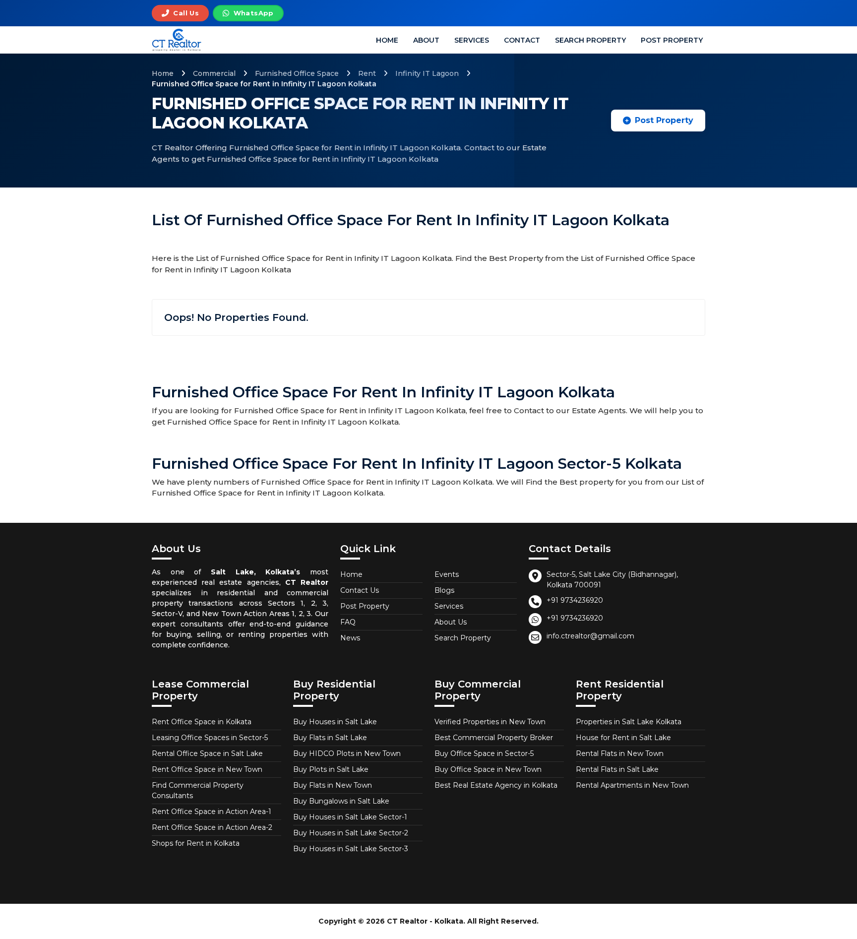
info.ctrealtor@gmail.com (590, 635)
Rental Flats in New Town (620, 753)
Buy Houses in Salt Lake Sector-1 (350, 817)
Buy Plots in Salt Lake (330, 769)
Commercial (214, 73)
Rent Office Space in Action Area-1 (211, 811)
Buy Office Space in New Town (488, 769)
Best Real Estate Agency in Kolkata (495, 785)
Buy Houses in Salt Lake (335, 721)
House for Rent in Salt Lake (623, 737)
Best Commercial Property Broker (493, 737)
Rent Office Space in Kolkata (201, 721)
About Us (450, 622)
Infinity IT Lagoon (427, 73)
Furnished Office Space (297, 73)
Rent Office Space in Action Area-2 (212, 827)
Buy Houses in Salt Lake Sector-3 (350, 848)
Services (471, 40)
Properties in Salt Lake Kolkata (628, 721)
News (350, 637)
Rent (367, 73)
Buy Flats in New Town (332, 785)
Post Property (672, 40)
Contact (522, 40)
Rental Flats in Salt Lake (617, 769)
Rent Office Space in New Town (207, 769)
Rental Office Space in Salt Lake (207, 753)
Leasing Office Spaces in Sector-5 (210, 737)
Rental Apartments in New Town (632, 785)
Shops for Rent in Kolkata (196, 843)
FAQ (348, 622)
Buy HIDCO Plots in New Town (347, 753)
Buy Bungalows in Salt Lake (341, 801)
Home (387, 40)
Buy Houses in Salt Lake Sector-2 (350, 832)
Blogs (444, 590)
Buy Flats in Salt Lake (330, 737)
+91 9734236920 (575, 600)
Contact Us (359, 590)
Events (446, 574)
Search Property (590, 40)
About (426, 40)
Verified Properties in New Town (490, 721)
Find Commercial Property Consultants (198, 790)
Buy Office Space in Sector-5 (484, 753)
